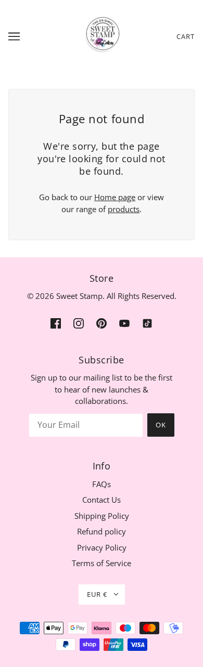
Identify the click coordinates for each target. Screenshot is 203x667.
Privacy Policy (101, 547)
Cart (185, 36)
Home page (114, 197)
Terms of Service (101, 563)
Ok (161, 424)
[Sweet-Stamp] (101, 35)
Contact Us (101, 499)
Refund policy (101, 531)
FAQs (101, 484)
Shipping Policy (101, 516)
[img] (55, 322)
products (123, 209)
